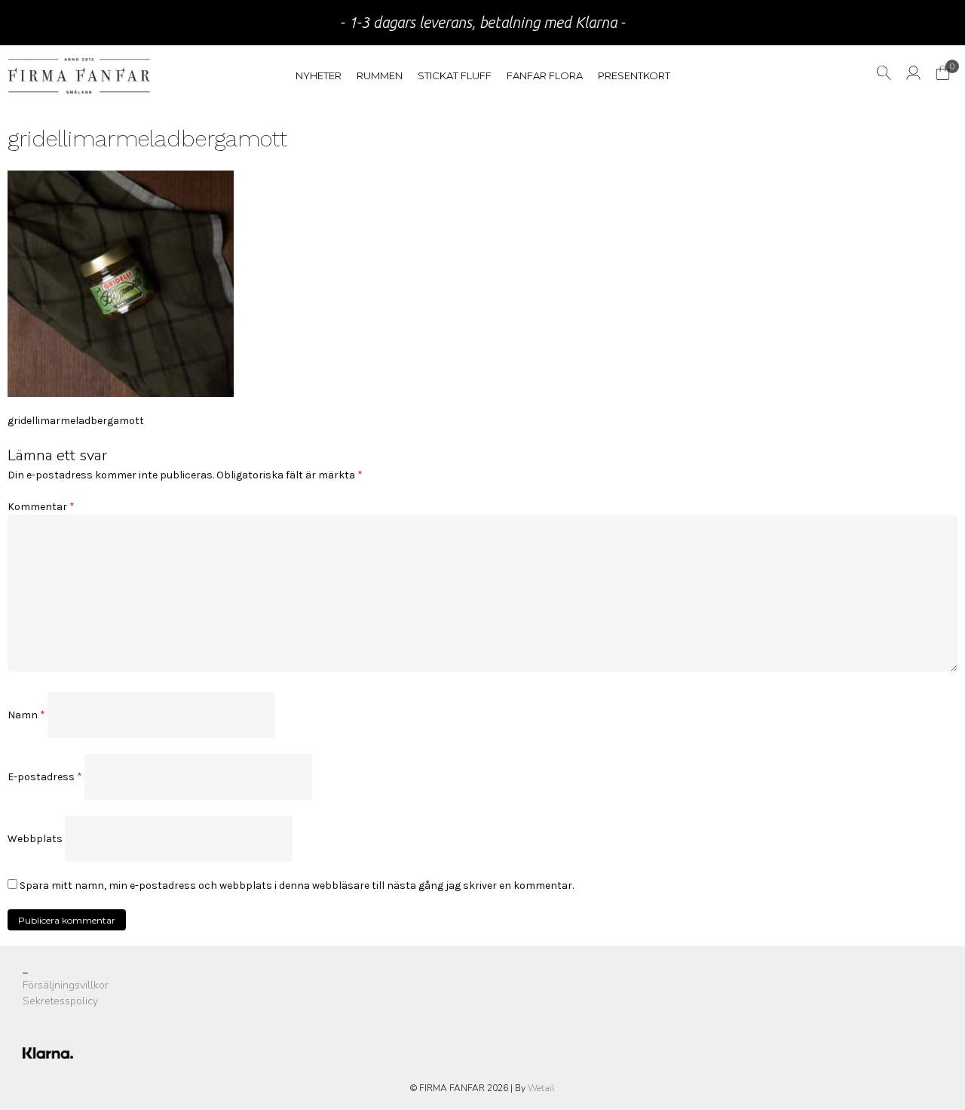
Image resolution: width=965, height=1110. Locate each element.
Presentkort (634, 75)
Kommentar (41, 506)
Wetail (541, 1088)
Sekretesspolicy (60, 1001)
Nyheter (319, 75)
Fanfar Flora (545, 75)
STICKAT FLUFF (455, 75)
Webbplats (35, 838)
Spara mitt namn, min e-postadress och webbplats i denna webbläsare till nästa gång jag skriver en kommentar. (297, 885)
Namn (26, 715)
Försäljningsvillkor (66, 985)
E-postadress (45, 776)
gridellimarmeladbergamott (76, 420)
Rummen (380, 75)
